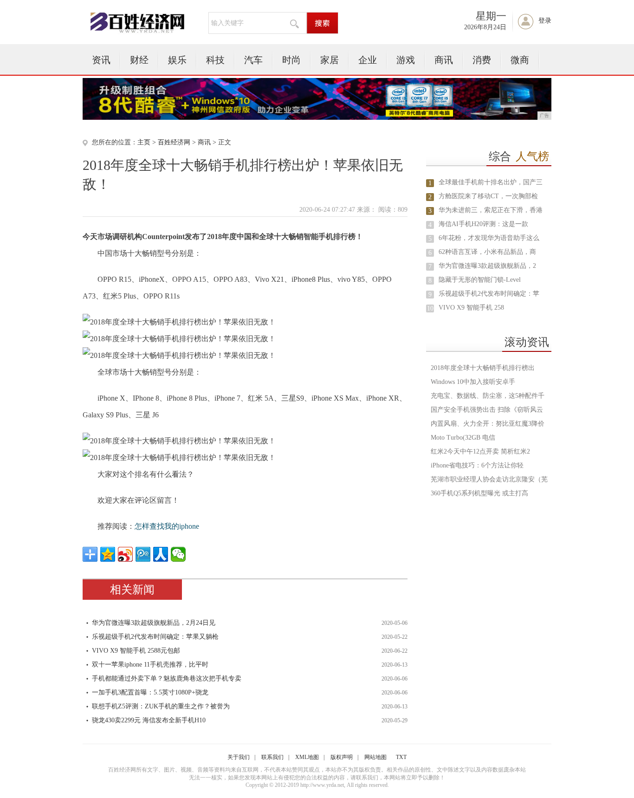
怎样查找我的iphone (167, 526)
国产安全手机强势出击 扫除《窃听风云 (487, 409)
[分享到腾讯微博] (143, 554)
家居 (329, 60)
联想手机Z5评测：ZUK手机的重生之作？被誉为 (161, 706)
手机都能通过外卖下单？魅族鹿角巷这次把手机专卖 (166, 678)
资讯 (101, 60)
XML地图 (307, 757)
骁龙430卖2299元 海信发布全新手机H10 (149, 720)
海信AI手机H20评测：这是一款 (483, 224)
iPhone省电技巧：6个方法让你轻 (477, 465)
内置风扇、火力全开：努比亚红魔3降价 (487, 423)
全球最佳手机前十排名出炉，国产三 (491, 182)
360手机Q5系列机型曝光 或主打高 (479, 493)
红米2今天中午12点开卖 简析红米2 (480, 451)
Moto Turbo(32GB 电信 (463, 437)
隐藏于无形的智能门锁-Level (480, 279)
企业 (367, 60)
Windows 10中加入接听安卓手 (473, 381)
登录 (544, 20)
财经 (139, 60)
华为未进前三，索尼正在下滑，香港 (491, 210)
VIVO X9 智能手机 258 (471, 307)
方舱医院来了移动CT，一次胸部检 (488, 196)
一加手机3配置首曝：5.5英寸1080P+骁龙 (150, 692)
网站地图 (375, 757)
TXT (401, 757)
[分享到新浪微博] (125, 554)
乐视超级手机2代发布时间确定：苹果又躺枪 (155, 636)
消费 (481, 60)
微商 (520, 60)
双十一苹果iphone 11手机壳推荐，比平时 (150, 664)
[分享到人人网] (160, 554)
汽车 (253, 60)
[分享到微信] (178, 554)
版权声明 (341, 757)
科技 (215, 60)
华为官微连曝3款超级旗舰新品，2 (487, 265)
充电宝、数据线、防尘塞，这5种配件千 (487, 395)
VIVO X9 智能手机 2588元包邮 (136, 650)
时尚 (291, 60)
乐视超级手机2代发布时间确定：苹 (489, 293)
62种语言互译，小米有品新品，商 (487, 251)
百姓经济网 (174, 142)
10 (430, 308)
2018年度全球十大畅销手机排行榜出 (483, 367)
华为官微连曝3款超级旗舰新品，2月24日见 (153, 622)
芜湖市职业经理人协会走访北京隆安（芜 (489, 479)
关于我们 (238, 757)
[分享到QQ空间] (107, 554)
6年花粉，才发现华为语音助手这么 (489, 237)
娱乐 (177, 60)
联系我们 (272, 757)
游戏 (405, 60)
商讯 (443, 60)
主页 (143, 142)
